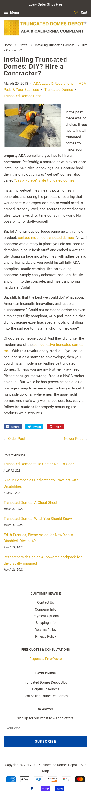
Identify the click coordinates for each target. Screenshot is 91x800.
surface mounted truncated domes (46, 237)
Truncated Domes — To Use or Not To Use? (39, 464)
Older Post (16, 438)
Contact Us (45, 602)
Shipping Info (46, 623)
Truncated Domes (58, 89)
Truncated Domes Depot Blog (45, 682)
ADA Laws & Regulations (53, 83)
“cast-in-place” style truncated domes (44, 180)
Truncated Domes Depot (23, 96)
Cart (83, 12)
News (23, 45)
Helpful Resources (45, 689)
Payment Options (46, 616)
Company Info (45, 609)
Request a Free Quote (45, 659)
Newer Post (73, 438)
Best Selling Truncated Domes (45, 696)
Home (8, 45)
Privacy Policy (45, 636)
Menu (14, 12)
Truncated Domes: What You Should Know (38, 518)
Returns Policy (45, 630)
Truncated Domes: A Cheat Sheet (30, 502)
